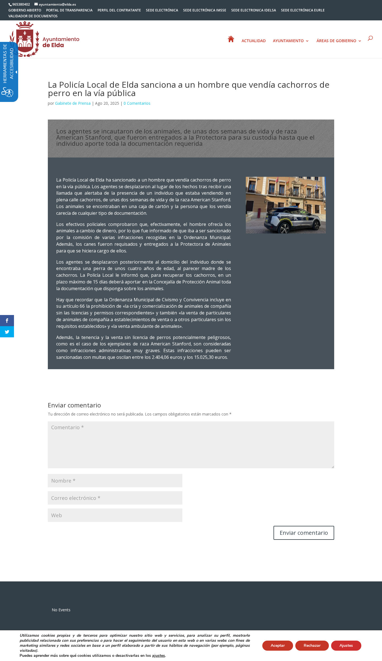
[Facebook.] (7, 320)
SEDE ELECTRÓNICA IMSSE (204, 11)
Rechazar (312, 645)
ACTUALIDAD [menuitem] (254, 41)
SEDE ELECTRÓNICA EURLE (303, 11)
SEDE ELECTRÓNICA (162, 11)
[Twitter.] (7, 331)
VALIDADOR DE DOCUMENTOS (33, 16)
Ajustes (346, 645)
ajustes (158, 655)
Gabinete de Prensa (73, 103)
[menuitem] (24, 12)
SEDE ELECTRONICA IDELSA (253, 11)
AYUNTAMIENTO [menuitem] (288, 41)
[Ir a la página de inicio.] (44, 38)
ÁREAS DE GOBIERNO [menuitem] (336, 41)
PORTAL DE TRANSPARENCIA (69, 11)
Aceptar (278, 645)
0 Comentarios (137, 103)
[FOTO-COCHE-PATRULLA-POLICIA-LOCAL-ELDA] (286, 233)
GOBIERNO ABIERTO (24, 11)
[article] (303, 533)
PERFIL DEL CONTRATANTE (119, 11)
